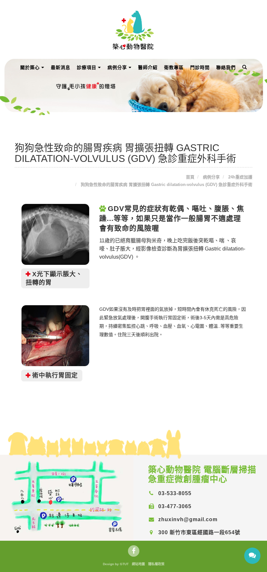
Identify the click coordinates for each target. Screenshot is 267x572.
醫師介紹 (148, 67)
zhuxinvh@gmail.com (187, 519)
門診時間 (200, 67)
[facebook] (133, 551)
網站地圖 (138, 564)
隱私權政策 (156, 564)
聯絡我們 (226, 67)
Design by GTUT (116, 564)
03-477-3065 (174, 506)
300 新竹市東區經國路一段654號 (198, 532)
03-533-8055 (174, 493)
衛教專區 (174, 67)
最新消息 (60, 67)
